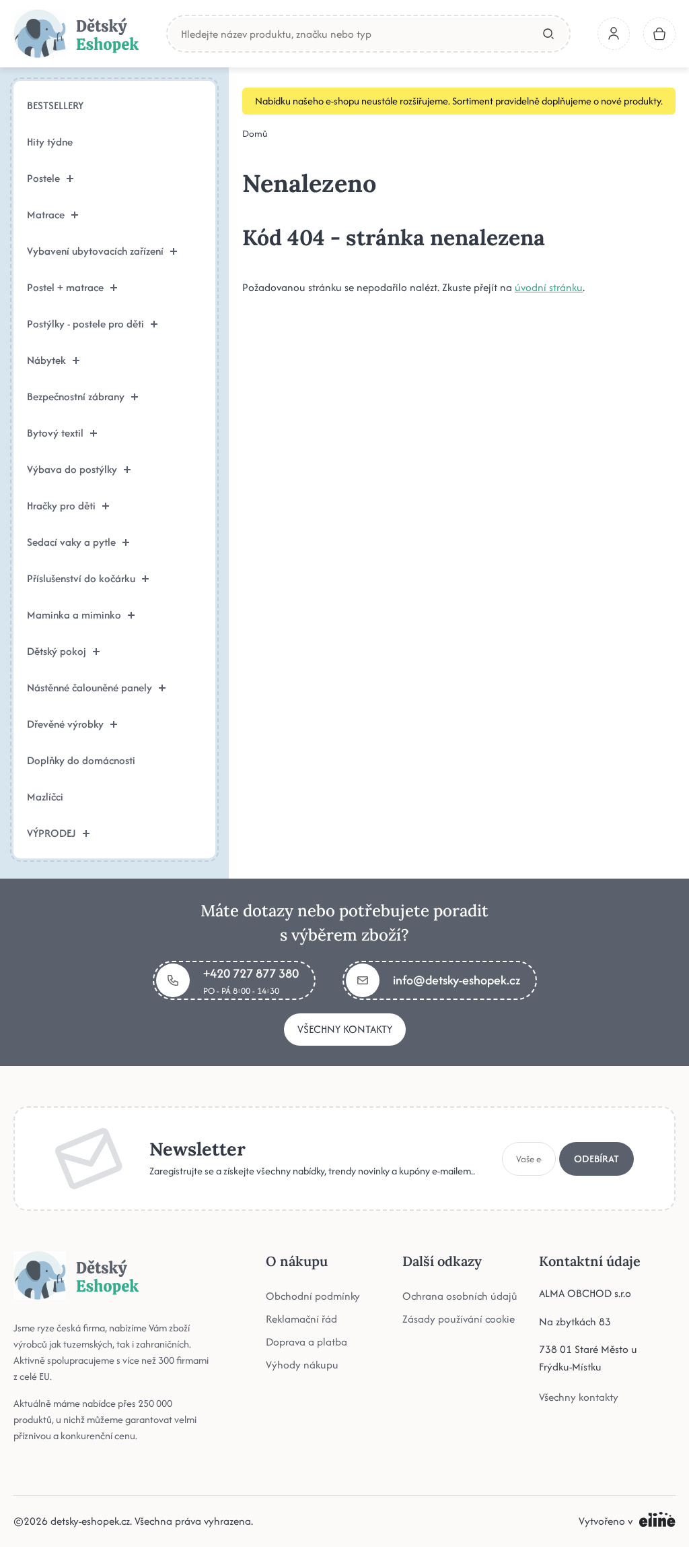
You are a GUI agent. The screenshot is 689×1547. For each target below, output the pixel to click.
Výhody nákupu (302, 1364)
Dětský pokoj (56, 651)
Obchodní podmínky (313, 1296)
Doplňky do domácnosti (81, 760)
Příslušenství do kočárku (81, 578)
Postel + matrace (65, 287)
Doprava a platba (306, 1342)
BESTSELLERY (55, 105)
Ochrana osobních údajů (459, 1296)
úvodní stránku (549, 287)
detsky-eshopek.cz (90, 1521)
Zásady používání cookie (458, 1319)
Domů (255, 133)
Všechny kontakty (344, 1029)
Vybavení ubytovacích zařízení (95, 251)
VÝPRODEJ (51, 833)
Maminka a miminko (74, 615)
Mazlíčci (45, 796)
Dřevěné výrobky (65, 724)
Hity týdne (50, 142)
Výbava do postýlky (72, 469)
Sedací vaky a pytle (71, 542)
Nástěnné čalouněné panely (89, 687)
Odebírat (596, 1158)
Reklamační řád (301, 1319)
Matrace (46, 214)
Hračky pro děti (61, 505)
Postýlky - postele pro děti (85, 324)
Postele (43, 178)
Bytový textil (55, 433)
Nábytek (46, 360)
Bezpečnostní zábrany (75, 396)
